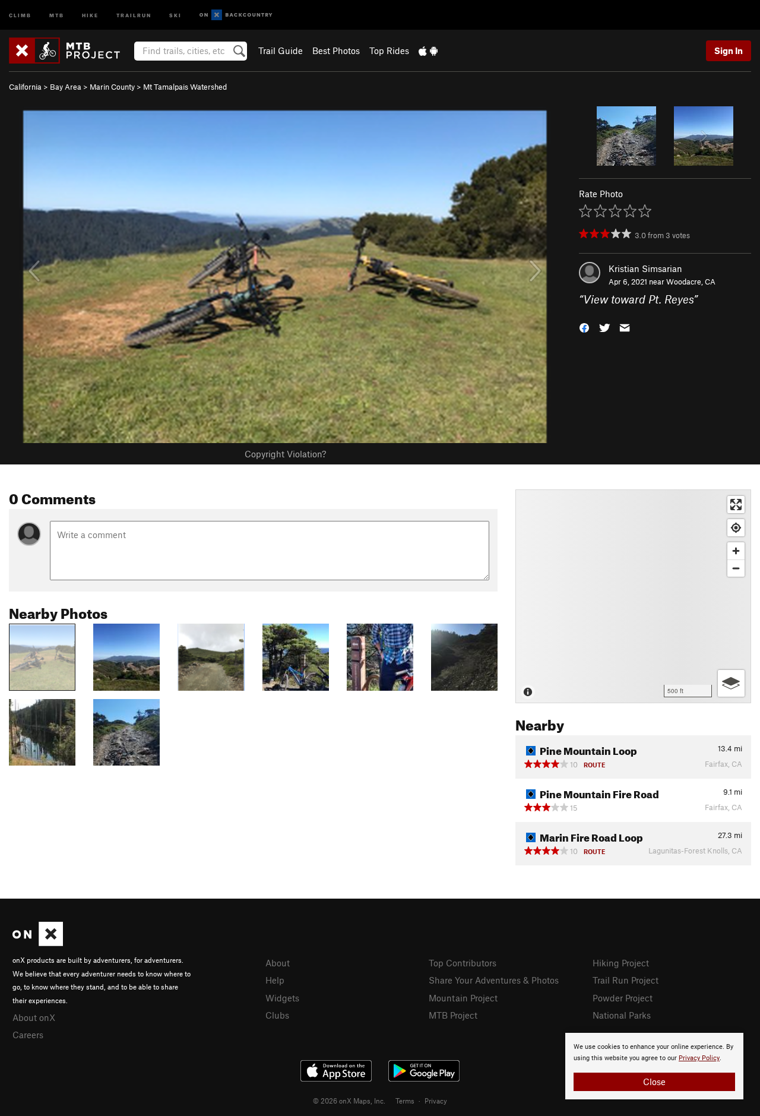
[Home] (70, 50)
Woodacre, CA (690, 281)
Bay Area (65, 86)
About (277, 962)
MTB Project (453, 1015)
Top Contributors (462, 962)
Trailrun (133, 14)
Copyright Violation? (285, 453)
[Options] (731, 683)
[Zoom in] (736, 550)
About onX (33, 1017)
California (25, 86)
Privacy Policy (699, 1058)
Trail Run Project (625, 980)
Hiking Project (621, 962)
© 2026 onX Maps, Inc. (349, 1100)
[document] (654, 1066)
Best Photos (336, 50)
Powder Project (623, 997)
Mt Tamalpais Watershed (185, 86)
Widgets (282, 997)
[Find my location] (736, 527)
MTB (56, 14)
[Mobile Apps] (428, 50)
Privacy (436, 1100)
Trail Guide (280, 50)
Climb (20, 14)
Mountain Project (463, 997)
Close (654, 1081)
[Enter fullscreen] (736, 504)
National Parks (622, 1015)
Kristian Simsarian (645, 268)
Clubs (277, 1015)
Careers (27, 1034)
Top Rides (389, 50)
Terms (404, 1100)
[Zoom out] (736, 568)
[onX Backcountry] (236, 15)
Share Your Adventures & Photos (494, 980)
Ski (175, 14)
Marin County (112, 86)
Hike (90, 14)
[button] (584, 327)
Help (274, 980)
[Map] (633, 596)
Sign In (728, 50)
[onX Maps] (37, 942)
